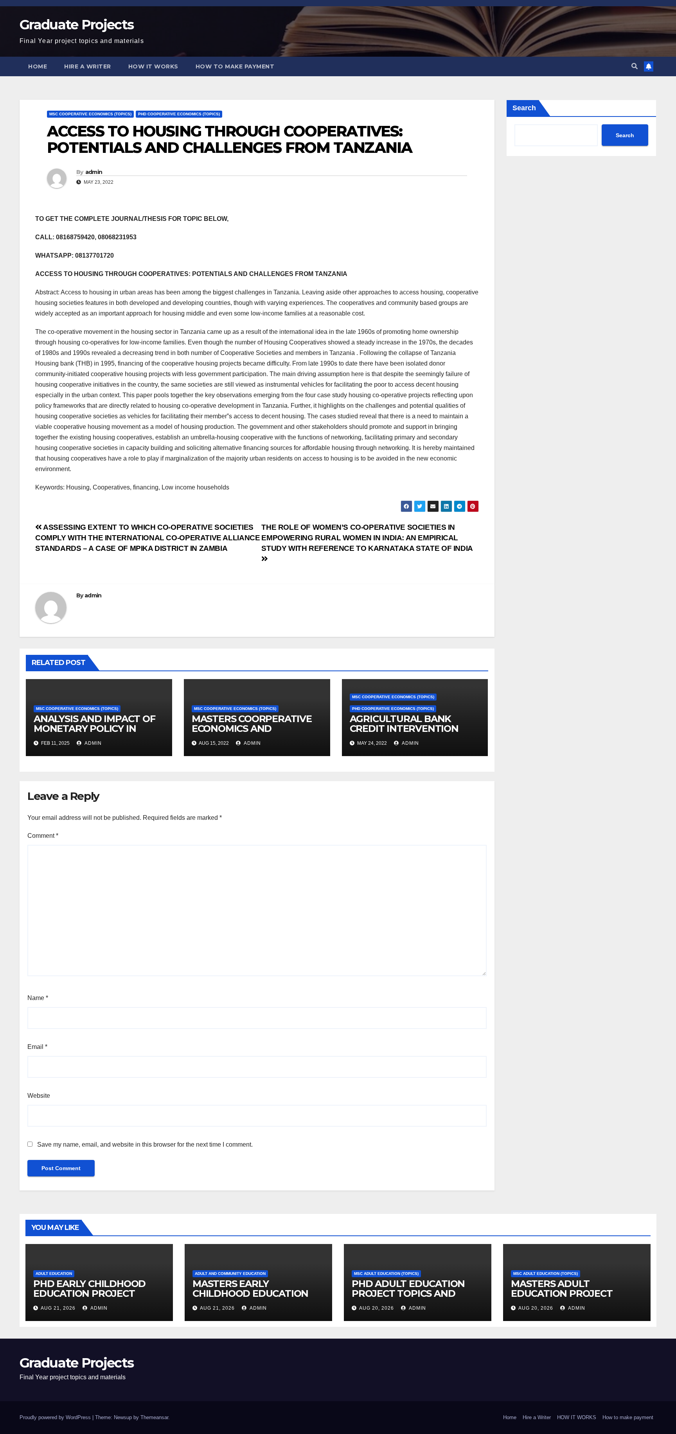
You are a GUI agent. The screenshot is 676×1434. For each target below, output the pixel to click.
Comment (42, 835)
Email (37, 1046)
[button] (634, 66)
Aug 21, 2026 (58, 1308)
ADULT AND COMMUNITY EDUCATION (230, 1273)
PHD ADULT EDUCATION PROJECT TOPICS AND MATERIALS (408, 1293)
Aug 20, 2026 (376, 1308)
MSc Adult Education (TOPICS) (386, 1273)
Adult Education (54, 1273)
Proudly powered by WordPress (56, 1417)
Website (38, 1095)
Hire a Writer (87, 66)
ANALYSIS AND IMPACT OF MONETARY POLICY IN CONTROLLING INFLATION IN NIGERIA (95, 733)
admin (93, 172)
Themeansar (154, 1417)
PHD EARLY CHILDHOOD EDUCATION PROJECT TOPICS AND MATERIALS (90, 1293)
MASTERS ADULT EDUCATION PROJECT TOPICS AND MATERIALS (567, 1293)
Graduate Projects (76, 24)
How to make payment (235, 66)
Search (524, 108)
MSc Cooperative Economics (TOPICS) (90, 114)
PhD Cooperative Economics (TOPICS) (179, 114)
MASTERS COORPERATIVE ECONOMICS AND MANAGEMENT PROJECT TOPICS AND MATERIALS (252, 733)
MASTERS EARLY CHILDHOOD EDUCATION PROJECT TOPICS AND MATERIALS (250, 1298)
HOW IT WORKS (153, 66)
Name (37, 998)
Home (37, 66)
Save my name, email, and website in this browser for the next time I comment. (145, 1144)
